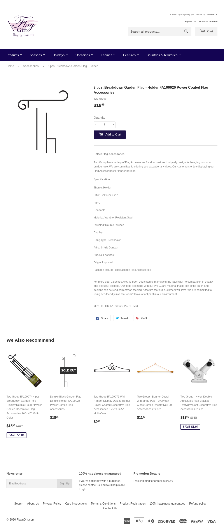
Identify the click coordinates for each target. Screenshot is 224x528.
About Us (33, 503)
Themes (107, 55)
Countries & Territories (162, 55)
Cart (209, 31)
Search (18, 503)
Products (13, 55)
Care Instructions (76, 503)
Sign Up (65, 483)
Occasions (83, 55)
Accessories (31, 66)
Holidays (59, 55)
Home (10, 66)
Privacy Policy (52, 503)
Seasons (36, 55)
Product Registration (132, 503)
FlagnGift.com (26, 519)
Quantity (99, 117)
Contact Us (211, 14)
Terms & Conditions (103, 503)
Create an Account (207, 21)
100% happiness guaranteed (167, 503)
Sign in (188, 21)
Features (129, 55)
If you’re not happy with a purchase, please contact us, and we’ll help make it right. (102, 485)
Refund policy (197, 503)
